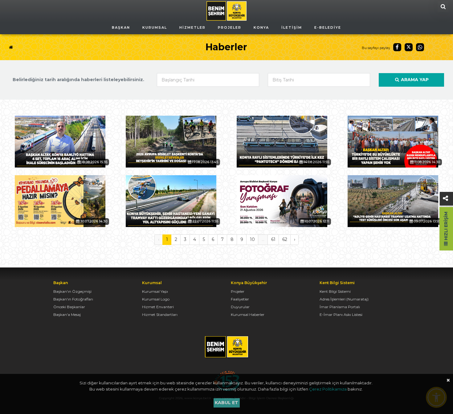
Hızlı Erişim (446, 227)
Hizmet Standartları (160, 314)
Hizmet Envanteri (158, 306)
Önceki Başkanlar (69, 306)
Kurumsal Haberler (247, 314)
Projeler (237, 291)
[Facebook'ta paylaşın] (397, 47)
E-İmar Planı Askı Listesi (341, 314)
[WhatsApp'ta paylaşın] (420, 47)
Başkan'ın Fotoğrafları (73, 299)
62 (284, 239)
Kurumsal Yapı (155, 291)
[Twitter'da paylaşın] (409, 47)
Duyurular (240, 306)
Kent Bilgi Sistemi (335, 291)
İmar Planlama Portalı (340, 306)
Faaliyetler (240, 299)
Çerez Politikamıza (328, 389)
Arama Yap (414, 79)
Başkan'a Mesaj (67, 314)
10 (252, 239)
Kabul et (226, 402)
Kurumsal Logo (155, 299)
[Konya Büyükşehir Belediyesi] (226, 10)
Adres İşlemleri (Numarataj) (344, 299)
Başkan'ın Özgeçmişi (72, 291)
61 (273, 239)
